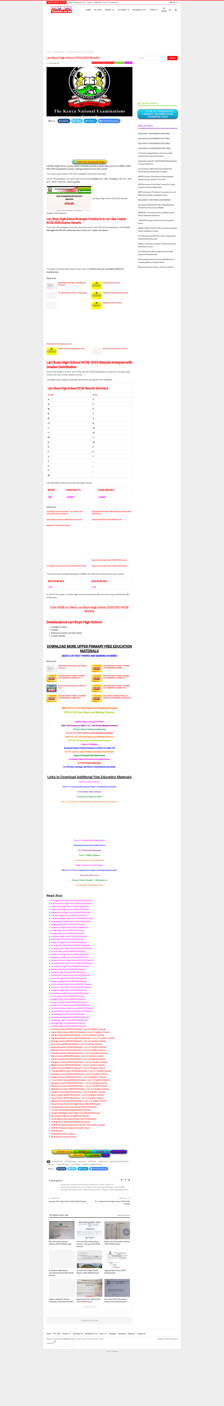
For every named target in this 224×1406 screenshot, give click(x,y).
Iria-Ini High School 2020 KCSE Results (68, 996)
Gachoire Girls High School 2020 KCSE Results (71, 903)
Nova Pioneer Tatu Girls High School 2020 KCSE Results (76, 1104)
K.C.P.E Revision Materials (89, 763)
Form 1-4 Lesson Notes (89, 781)
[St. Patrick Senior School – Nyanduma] (52, 295)
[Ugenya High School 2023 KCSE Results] (117, 1259)
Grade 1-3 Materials (94, 2)
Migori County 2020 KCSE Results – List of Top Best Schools (78, 1065)
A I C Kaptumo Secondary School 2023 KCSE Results (66, 566)
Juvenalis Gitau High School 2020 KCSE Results (71, 948)
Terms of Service (81, 1339)
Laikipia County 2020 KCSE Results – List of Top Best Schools (78, 1077)
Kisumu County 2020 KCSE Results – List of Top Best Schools (78, 1059)
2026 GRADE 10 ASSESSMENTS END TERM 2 (154, 148)
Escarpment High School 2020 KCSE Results (70, 966)
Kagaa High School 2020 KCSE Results (67, 933)
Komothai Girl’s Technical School (59, 344)
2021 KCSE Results (70, 1161)
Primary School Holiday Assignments (89, 729)
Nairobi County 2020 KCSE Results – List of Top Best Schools (78, 1050)
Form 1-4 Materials (110, 2)
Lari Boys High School (62, 1164)
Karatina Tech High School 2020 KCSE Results (71, 987)
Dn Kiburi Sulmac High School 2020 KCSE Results (72, 1008)
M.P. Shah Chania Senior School (115, 349)
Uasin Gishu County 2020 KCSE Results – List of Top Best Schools (80, 1032)
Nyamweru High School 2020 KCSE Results (70, 957)
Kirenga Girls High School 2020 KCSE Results (71, 945)
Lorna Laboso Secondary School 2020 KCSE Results (73, 1119)
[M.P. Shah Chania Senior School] (97, 351)
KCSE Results (119, 62)
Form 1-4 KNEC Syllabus (89, 855)
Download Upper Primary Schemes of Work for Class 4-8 (89, 748)
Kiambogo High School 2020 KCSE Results (69, 1020)
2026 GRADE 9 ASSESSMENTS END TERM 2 (154, 143)
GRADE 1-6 (119, 1151)
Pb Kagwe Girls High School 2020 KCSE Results (71, 900)
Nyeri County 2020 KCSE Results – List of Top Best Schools (77, 1095)
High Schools (109, 62)
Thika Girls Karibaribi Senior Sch (115, 293)
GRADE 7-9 (102, 1151)
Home (88, 10)
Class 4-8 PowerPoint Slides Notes (89, 755)
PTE (105, 1155)
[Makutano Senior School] (97, 305)
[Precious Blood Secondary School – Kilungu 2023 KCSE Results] (89, 1230)
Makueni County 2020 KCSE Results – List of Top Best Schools (79, 1101)
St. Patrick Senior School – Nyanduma (72, 293)
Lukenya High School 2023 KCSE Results (107, 520)
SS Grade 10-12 (139, 10)
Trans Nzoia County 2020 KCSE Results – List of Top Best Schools (80, 1080)
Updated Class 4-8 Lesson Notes (89, 721)
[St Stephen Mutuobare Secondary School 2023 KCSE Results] (62, 1259)
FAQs (101, 1339)
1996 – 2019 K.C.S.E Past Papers (89, 865)
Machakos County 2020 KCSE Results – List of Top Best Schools (79, 1074)
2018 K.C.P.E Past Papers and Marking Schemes (89, 712)
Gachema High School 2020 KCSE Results (69, 936)
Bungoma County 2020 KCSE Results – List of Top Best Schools (79, 1062)
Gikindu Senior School (111, 283)
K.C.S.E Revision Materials (89, 850)
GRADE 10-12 (64, 1151)
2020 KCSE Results (97, 62)
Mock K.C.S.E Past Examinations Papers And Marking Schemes (89, 870)
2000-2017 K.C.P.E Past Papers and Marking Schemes (89, 708)
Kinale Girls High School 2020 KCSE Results (70, 954)
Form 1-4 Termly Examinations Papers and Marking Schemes (89, 786)
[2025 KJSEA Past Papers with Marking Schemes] (52, 668)
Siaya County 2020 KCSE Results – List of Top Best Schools (77, 1098)
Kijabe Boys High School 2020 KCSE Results (70, 909)
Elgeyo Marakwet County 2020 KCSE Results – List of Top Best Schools (82, 1038)
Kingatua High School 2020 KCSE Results (69, 990)
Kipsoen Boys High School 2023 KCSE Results (109, 560)
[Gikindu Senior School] (97, 285)
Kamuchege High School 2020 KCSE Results (70, 1017)
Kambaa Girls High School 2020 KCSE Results (71, 912)
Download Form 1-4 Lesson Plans (89, 860)
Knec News (51, 1164)
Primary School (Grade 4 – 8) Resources (89, 880)
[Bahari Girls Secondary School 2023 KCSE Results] (117, 1230)
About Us (131, 1334)
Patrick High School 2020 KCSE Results (68, 951)
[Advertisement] (113, 33)
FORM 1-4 (84, 1151)
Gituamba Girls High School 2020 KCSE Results (71, 963)
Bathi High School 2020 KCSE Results (67, 939)
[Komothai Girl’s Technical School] (52, 305)
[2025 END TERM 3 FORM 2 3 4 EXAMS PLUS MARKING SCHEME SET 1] (52, 698)
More (163, 11)
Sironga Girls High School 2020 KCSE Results (70, 1122)
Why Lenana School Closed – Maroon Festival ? (156, 267)
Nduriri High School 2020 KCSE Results (68, 969)
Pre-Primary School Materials (89, 885)
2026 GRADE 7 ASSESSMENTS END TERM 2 (154, 134)
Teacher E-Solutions (170, 1339)
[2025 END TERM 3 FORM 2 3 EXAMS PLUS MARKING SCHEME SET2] (97, 688)
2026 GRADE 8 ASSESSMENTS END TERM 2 (154, 139)
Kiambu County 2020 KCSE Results (119, 1161)
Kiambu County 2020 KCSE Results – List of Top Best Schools (78, 1092)
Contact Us (141, 1334)
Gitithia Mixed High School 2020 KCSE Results (71, 984)
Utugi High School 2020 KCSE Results (67, 930)
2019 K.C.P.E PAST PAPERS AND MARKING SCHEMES (89, 733)
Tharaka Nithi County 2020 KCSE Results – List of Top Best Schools (81, 1071)
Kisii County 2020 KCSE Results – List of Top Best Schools (76, 1044)
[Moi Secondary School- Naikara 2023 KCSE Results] (62, 1230)
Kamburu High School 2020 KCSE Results (69, 942)
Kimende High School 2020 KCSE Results (69, 978)
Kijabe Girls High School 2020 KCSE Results (70, 906)
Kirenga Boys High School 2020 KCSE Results (71, 921)
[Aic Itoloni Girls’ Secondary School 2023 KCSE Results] (117, 1288)
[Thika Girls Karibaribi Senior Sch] (97, 295)
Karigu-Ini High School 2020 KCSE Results (69, 1002)
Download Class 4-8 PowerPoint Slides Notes (89, 759)
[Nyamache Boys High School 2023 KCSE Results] (89, 1288)
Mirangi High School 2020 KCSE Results (68, 1023)
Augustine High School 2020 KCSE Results (69, 927)
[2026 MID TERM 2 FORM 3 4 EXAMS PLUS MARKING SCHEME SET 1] (52, 678)
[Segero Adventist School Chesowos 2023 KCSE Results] (62, 1288)
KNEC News (128, 62)
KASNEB (95, 1155)
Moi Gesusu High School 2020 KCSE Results (70, 1116)
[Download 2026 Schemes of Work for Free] (52, 688)
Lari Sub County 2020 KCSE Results (92, 1164)
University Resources (89, 875)
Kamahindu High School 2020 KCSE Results (70, 993)
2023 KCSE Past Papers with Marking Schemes (64, 520)
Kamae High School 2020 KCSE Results (68, 1014)
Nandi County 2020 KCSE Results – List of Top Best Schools (77, 1035)
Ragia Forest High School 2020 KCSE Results (70, 1005)
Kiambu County (103, 1161)
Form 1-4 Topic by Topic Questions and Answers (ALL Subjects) (89, 801)
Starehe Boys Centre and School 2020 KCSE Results (74, 1107)
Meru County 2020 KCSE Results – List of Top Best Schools (77, 1056)
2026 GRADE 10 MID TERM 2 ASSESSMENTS (154, 200)
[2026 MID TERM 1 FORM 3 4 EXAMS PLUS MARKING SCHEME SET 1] (97, 678)
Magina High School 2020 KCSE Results (68, 999)
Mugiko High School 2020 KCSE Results (68, 924)
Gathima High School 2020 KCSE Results (69, 972)
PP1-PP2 (98, 10)
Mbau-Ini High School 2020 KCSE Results (69, 981)
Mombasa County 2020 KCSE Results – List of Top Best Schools (79, 1086)
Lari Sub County (75, 1164)
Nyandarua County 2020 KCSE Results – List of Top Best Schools (80, 1089)
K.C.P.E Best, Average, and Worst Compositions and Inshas (89, 767)
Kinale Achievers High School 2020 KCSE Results (72, 960)
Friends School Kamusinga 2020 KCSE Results (71, 1110)
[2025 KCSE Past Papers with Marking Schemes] (52, 285)
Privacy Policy (93, 1339)
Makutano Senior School (112, 303)
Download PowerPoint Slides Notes (89, 845)
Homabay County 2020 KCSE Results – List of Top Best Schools (79, 1053)
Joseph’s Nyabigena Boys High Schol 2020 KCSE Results (75, 1113)
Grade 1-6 (109, 10)
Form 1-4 (154, 10)
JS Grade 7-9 (123, 10)
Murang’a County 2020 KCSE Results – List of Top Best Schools (79, 1083)
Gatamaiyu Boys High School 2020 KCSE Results (72, 918)
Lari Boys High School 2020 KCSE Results (69, 915)
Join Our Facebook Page (91, 162)
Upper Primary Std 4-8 (76, 2)
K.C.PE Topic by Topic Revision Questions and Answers (89, 752)
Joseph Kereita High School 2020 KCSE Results (71, 1011)
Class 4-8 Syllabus (89, 744)
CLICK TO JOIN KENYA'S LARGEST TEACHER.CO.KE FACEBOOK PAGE (157, 114)
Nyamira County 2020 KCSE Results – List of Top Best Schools (78, 1047)
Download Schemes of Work (89, 796)
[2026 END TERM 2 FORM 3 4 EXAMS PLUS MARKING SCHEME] (97, 668)
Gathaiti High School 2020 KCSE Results (68, 1026)
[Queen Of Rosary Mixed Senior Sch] (52, 351)
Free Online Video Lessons (89, 791)
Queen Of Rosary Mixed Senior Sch (71, 349)
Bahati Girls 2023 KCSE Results (58, 525)
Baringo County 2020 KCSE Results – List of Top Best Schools (78, 1041)
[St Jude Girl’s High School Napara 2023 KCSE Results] (89, 1259)
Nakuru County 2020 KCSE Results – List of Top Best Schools (78, 1068)
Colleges (112, 1334)
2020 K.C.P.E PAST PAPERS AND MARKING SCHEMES (89, 655)
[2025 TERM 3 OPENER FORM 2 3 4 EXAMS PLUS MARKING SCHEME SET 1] (97, 698)
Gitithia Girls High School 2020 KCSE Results (70, 975)
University (122, 1334)
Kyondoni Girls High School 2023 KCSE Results (109, 566)
